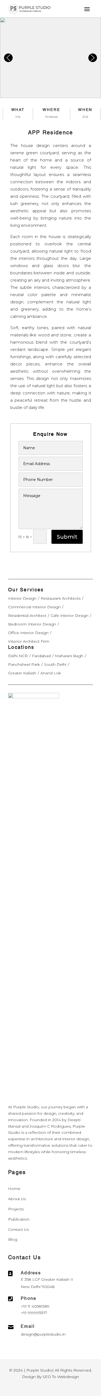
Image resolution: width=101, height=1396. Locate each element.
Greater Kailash (22, 673)
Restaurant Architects (61, 598)
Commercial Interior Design (34, 607)
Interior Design (22, 598)
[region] (50, 57)
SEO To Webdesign (61, 1376)
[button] (8, 57)
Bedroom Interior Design (32, 624)
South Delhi (55, 664)
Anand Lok (50, 673)
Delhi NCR (18, 655)
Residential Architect (27, 615)
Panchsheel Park (24, 664)
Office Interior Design (28, 632)
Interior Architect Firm (28, 641)
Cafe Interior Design (69, 615)
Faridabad (41, 655)
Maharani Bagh (69, 655)
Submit (67, 537)
